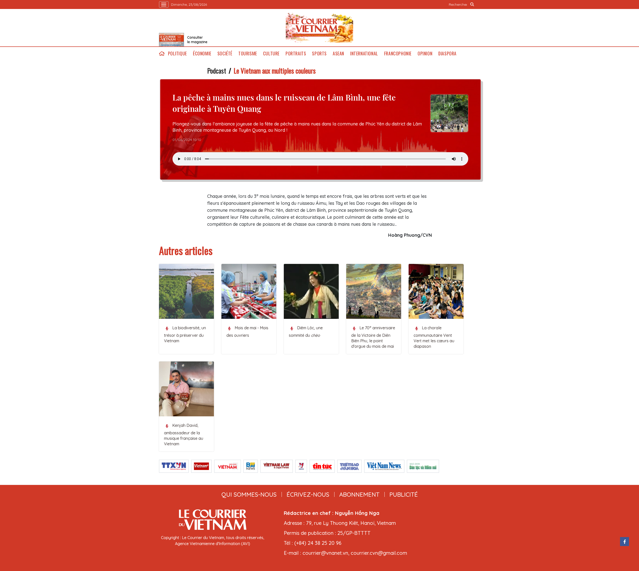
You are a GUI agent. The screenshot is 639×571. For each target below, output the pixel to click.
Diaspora (447, 53)
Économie (202, 53)
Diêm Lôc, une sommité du (306, 331)
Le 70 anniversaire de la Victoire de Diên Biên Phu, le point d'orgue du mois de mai (373, 337)
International (364, 53)
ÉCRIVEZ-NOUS (308, 494)
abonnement (359, 494)
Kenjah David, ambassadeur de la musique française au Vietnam (183, 434)
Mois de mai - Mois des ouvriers (247, 331)
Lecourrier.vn (319, 28)
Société (224, 53)
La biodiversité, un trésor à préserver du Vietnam (185, 334)
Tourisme (247, 53)
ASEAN (338, 53)
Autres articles (185, 250)
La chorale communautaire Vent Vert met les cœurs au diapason (434, 337)
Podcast (216, 71)
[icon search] (472, 4)
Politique (177, 53)
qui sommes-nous (249, 494)
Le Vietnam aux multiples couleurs (275, 71)
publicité (403, 494)
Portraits (296, 53)
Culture (271, 53)
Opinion (425, 53)
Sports (319, 53)
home (162, 53)
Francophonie (398, 53)
